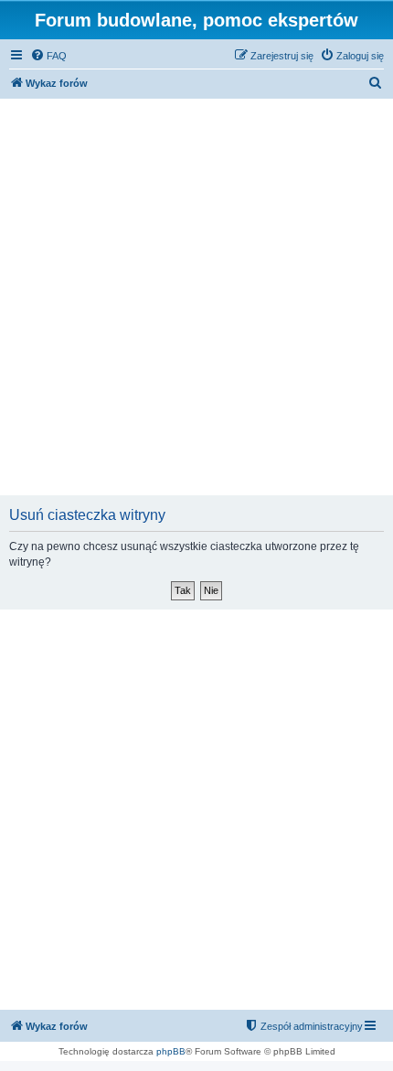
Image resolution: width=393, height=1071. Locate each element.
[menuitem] (48, 56)
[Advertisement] (196, 298)
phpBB (171, 1051)
